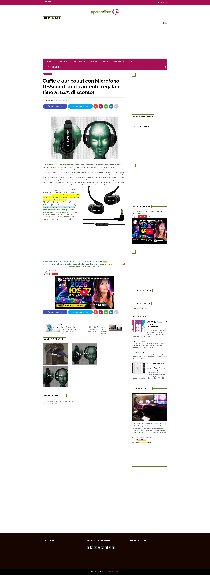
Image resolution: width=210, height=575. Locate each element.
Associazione (54, 67)
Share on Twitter (81, 106)
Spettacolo (79, 61)
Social (94, 61)
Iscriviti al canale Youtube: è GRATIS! (149, 211)
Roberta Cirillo (49, 100)
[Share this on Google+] (95, 106)
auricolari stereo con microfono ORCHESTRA (59, 207)
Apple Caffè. (113, 572)
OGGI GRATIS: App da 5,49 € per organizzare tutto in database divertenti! (157, 324)
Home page (47, 1)
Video (131, 61)
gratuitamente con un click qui (106, 264)
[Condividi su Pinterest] (116, 106)
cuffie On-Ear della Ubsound (59, 165)
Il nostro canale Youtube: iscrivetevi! (84, 266)
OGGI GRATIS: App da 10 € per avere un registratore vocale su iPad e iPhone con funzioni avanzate (156, 367)
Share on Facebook (56, 106)
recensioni (47, 74)
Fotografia (118, 61)
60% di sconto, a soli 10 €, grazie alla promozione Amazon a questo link (58, 210)
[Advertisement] (105, 40)
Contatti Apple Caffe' (139, 341)
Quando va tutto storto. (140, 352)
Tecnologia (61, 61)
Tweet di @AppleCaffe (139, 308)
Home (48, 61)
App (105, 61)
